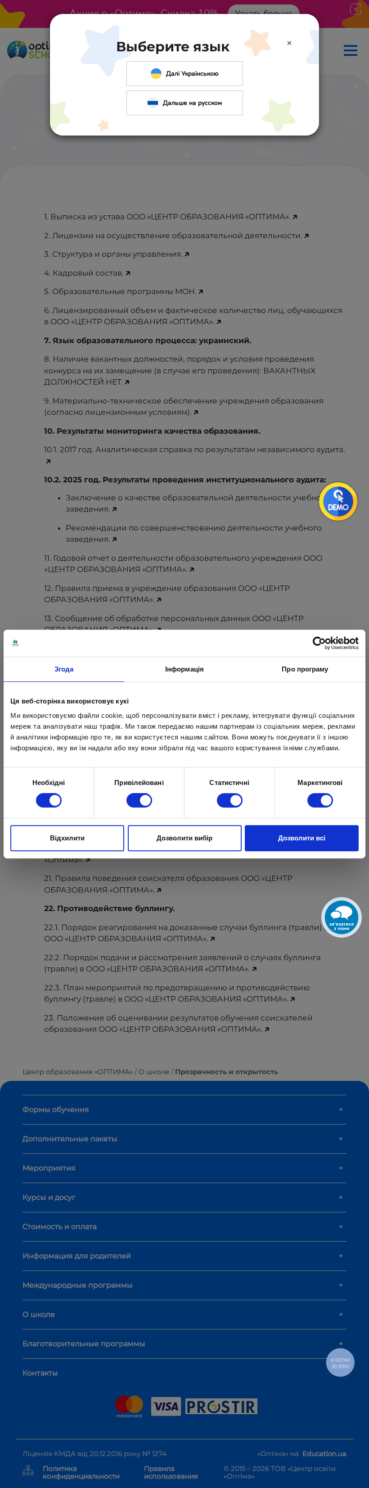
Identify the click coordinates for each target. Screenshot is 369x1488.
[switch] (139, 800)
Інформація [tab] (184, 669)
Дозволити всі (301, 838)
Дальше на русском (192, 103)
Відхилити (67, 838)
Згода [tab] (64, 669)
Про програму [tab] (305, 669)
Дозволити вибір (184, 838)
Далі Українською (192, 73)
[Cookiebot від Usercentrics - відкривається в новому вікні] (319, 643)
